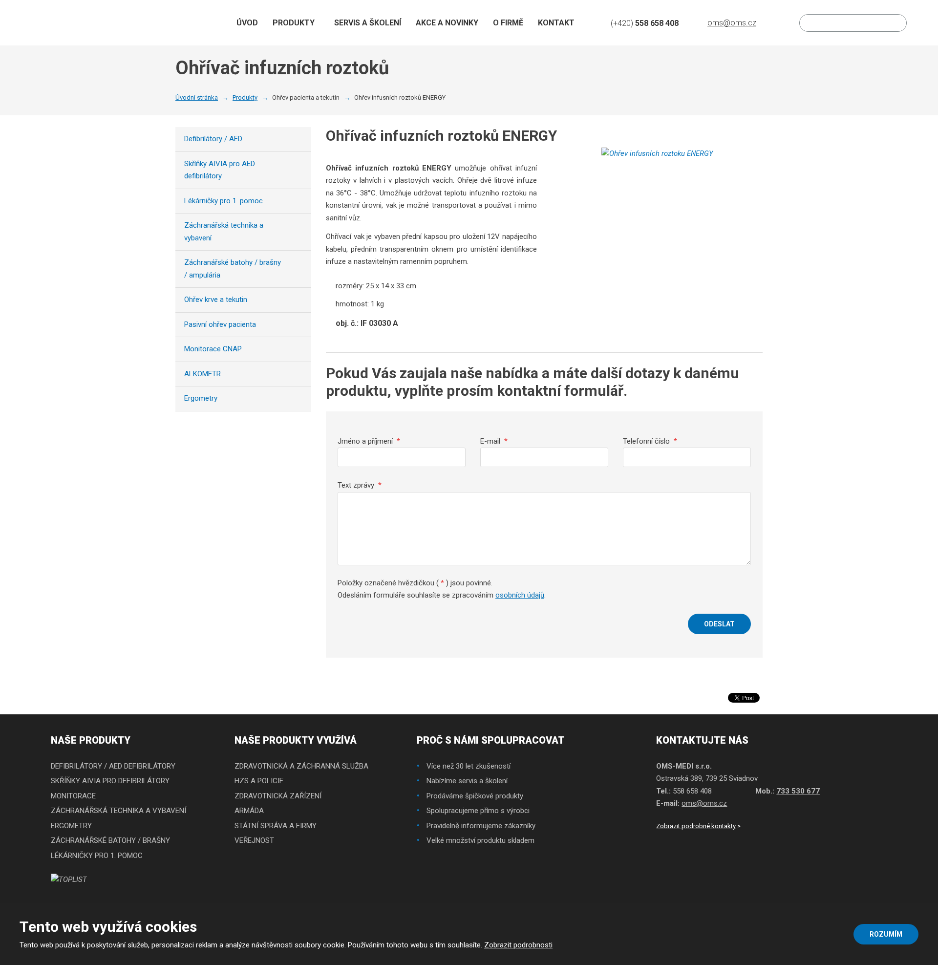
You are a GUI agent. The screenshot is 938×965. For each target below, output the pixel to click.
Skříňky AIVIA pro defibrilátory (110, 780)
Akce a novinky (447, 22)
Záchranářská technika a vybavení (223, 231)
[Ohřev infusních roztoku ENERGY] (657, 172)
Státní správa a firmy (275, 825)
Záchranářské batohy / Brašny (110, 840)
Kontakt (556, 22)
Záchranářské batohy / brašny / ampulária (232, 268)
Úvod (247, 22)
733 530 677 (798, 791)
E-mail (494, 441)
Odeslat (719, 624)
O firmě (508, 22)
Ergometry (200, 398)
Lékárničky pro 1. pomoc (223, 200)
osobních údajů (519, 595)
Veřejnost (254, 840)
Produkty (294, 22)
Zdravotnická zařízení (277, 796)
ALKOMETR (202, 373)
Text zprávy (360, 485)
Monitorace (73, 796)
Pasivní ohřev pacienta (220, 324)
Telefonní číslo (650, 441)
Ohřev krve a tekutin (215, 299)
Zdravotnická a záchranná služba (301, 766)
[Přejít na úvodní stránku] (70, 22)
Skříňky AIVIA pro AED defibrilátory (219, 170)
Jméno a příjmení (369, 441)
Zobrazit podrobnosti (518, 945)
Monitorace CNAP (213, 348)
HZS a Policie (258, 780)
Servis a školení (367, 22)
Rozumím (886, 934)
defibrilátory (149, 766)
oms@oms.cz (704, 803)
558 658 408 (692, 791)
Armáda (249, 810)
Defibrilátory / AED (213, 138)
